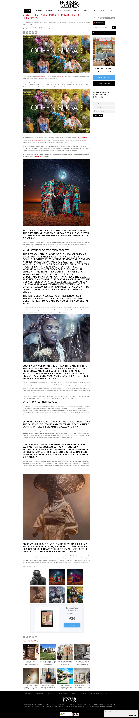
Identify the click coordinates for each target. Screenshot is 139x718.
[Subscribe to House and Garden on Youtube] (110, 18)
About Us (74, 693)
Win (112, 11)
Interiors (38, 11)
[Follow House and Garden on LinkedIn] (95, 18)
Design (27, 11)
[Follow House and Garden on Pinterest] (104, 18)
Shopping (103, 11)
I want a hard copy (104, 83)
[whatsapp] (33, 32)
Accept (132, 715)
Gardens (49, 11)
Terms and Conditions (96, 693)
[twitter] (27, 32)
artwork (34, 87)
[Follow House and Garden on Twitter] (107, 18)
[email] (36, 32)
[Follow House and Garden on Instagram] (101, 18)
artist (61, 76)
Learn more (122, 714)
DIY (85, 11)
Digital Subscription (104, 77)
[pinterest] (30, 32)
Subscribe (72, 625)
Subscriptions (28, 693)
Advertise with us (62, 693)
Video (93, 11)
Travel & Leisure (63, 11)
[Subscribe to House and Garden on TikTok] (113, 18)
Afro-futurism (39, 76)
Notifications (40, 693)
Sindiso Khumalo (36, 140)
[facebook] (24, 32)
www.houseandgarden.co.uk (75, 710)
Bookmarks (51, 693)
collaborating (37, 156)
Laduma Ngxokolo (82, 137)
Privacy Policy (110, 693)
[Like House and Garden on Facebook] (98, 18)
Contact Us (83, 693)
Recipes (77, 11)
